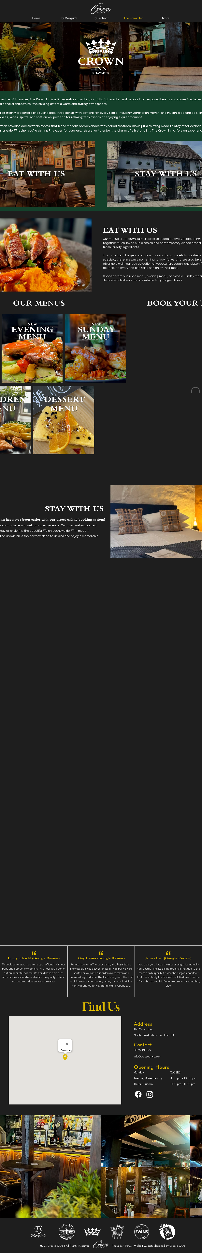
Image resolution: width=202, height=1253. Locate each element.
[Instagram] (149, 1094)
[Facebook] (138, 1094)
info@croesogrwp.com (147, 1056)
